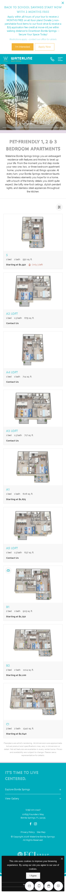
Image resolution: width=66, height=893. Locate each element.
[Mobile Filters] (59, 207)
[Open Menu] (60, 59)
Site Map (41, 832)
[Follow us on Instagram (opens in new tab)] (35, 823)
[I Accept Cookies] (62, 859)
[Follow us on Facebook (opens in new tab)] (30, 823)
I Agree (33, 875)
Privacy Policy (28, 832)
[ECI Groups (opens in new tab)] (33, 854)
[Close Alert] (63, 3)
